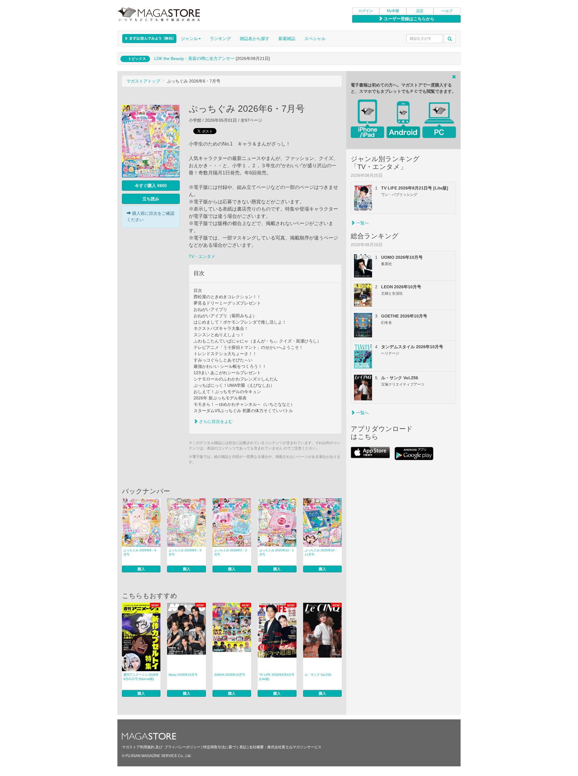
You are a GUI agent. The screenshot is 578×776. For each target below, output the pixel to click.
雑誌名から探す (254, 38)
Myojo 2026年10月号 (183, 674)
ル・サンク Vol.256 (318, 674)
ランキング (220, 38)
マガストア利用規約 (138, 747)
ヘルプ (447, 11)
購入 (141, 569)
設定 (420, 11)
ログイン (366, 11)
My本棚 (393, 11)
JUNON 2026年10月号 (229, 674)
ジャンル (189, 38)
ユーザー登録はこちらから (408, 18)
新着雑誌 (286, 38)
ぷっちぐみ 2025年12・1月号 (276, 552)
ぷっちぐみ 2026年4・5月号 (185, 552)
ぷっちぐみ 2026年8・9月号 (139, 552)
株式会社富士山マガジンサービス (294, 747)
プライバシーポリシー (182, 747)
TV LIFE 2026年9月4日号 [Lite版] (276, 677)
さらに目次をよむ (215, 421)
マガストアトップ (143, 81)
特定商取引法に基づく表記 (225, 747)
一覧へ (362, 223)
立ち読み (150, 198)
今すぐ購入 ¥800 (151, 185)
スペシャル (314, 38)
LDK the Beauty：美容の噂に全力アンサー (194, 58)
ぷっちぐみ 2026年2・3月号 (230, 552)
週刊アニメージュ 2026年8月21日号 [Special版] (141, 677)
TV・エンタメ (202, 256)
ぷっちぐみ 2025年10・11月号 (321, 552)
